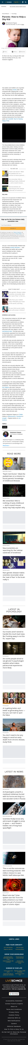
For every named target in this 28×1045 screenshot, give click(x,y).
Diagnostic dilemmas (8, 949)
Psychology (14, 13)
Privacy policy (14, 1012)
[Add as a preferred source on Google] (14, 993)
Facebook (19, 416)
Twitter (21, 414)
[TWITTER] (11, 436)
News (22, 24)
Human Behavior (5, 13)
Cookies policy (14, 1015)
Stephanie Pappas (12, 23)
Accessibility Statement (14, 1001)
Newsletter (23, 51)
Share (6, 51)
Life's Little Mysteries (8, 947)
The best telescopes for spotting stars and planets (8, 974)
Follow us (15, 51)
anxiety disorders (15, 247)
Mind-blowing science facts (19, 974)
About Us (14, 1006)
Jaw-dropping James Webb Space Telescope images (8, 958)
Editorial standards (14, 1026)
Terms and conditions (14, 1009)
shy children (5, 387)
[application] (14, 131)
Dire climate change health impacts (18, 6)
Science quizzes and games (8, 971)
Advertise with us (14, 1018)
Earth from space (19, 947)
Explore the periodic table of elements (8, 961)
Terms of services (17, 232)
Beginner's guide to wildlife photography (19, 971)
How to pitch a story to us (14, 1029)
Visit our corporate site (19, 989)
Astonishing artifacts (20, 949)
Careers (14, 1023)
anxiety (15, 89)
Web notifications (14, 1020)
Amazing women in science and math (20, 957)
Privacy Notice (19, 233)
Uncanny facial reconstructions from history (20, 962)
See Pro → (17, 2)
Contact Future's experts (14, 1003)
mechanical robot (7, 331)
